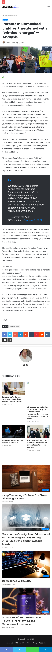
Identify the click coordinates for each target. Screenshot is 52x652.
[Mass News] (10, 7)
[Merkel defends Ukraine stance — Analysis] (13, 431)
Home (6, 15)
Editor (8, 42)
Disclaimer (42, 643)
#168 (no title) (20, 643)
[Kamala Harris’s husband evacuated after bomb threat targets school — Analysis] (38, 431)
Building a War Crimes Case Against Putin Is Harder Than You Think (12, 399)
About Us (9, 643)
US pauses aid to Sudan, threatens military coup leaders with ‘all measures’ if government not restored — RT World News (38, 413)
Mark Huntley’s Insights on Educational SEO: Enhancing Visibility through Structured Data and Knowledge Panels (26, 539)
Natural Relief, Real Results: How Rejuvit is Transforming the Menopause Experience (21, 621)
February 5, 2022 (33, 220)
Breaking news (14, 326)
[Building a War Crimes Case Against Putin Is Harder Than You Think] (13, 388)
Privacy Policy (32, 643)
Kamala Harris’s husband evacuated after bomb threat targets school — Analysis (38, 443)
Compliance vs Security (16, 581)
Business (13, 15)
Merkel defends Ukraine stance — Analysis (12, 441)
